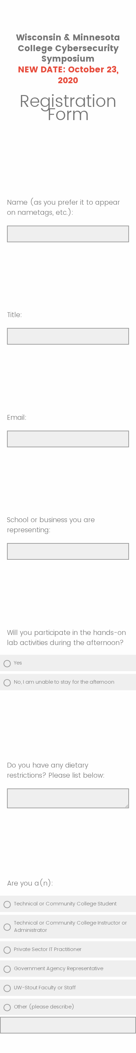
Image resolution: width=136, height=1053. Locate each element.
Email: (17, 417)
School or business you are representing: (51, 525)
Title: (14, 315)
